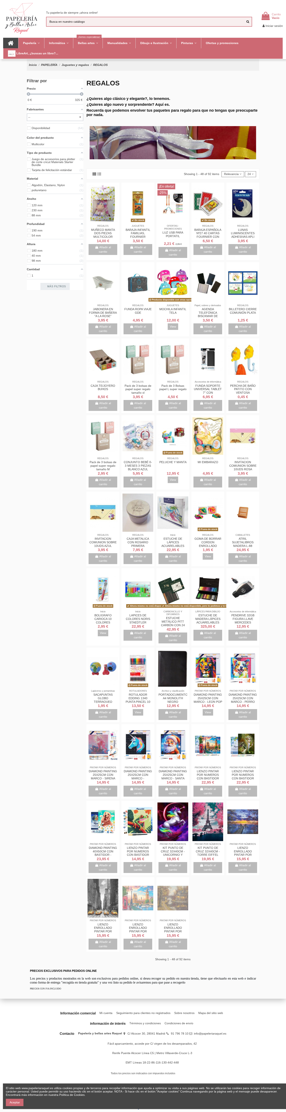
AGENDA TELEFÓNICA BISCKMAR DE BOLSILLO (208, 314)
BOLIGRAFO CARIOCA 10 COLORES (103, 619)
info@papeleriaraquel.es (210, 1033)
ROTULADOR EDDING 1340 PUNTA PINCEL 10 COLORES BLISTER (138, 700)
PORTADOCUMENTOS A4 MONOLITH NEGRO (173, 698)
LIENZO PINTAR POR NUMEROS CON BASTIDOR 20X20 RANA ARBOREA (138, 855)
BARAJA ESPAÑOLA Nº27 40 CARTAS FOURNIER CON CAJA (207, 235)
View (173, 326)
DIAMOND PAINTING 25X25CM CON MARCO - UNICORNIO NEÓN (138, 776)
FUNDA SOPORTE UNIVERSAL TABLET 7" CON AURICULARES (208, 391)
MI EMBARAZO (208, 462)
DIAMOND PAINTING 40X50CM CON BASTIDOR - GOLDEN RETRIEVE (103, 853)
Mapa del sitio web (210, 1013)
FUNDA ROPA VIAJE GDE (138, 310)
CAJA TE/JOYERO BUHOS (103, 387)
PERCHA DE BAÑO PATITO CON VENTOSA (243, 389)
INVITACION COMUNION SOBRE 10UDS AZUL (103, 542)
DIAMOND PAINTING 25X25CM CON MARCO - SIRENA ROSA (103, 776)
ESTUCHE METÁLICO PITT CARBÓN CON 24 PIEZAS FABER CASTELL (173, 625)
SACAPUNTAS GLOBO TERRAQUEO (103, 698)
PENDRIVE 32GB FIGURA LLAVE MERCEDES (242, 619)
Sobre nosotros (184, 1013)
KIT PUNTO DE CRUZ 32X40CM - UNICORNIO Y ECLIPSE (173, 853)
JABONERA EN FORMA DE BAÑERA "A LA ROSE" (103, 312)
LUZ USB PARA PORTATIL (172, 234)
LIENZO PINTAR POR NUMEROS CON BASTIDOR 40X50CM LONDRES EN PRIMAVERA (208, 778)
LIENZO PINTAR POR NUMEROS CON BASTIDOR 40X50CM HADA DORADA (243, 778)
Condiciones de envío (179, 1023)
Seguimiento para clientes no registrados (143, 1013)
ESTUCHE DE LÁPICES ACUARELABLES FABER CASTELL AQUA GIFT (172, 545)
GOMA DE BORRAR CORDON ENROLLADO (208, 542)
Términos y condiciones (145, 1023)
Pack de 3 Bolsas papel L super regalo (173, 387)
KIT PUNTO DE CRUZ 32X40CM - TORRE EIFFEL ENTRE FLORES (208, 853)
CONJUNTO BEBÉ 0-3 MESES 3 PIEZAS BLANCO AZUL (138, 465)
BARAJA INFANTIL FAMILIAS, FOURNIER (138, 233)
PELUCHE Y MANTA (173, 462)
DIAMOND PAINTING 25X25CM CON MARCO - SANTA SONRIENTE (173, 776)
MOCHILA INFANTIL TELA (172, 310)
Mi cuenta (105, 1013)
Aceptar (15, 1102)
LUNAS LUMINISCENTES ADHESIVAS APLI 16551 (243, 235)
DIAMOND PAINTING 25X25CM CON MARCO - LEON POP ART (208, 700)
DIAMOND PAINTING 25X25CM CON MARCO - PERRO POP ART (243, 700)
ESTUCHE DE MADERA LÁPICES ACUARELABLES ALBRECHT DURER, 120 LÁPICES (208, 622)
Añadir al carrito (105, 249)
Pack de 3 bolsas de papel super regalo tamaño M (103, 465)
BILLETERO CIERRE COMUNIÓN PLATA (243, 310)
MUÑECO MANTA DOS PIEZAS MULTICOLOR (103, 233)
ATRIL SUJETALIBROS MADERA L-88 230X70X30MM (243, 544)
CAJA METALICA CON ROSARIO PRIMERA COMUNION (138, 544)
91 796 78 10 (179, 1033)
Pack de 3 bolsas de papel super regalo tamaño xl (138, 389)
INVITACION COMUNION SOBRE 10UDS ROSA (242, 465)
